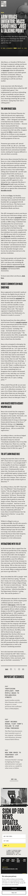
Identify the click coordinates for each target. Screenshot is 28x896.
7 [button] (26, 462)
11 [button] (8, 515)
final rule (7, 236)
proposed (18, 217)
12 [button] (18, 571)
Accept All (14, 888)
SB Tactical (4, 184)
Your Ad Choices (13, 860)
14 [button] (21, 659)
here (10, 195)
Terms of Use (24, 860)
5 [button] (24, 421)
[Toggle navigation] (26, 4)
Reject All (14, 892)
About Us (3, 860)
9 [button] (6, 490)
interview (6, 70)
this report (11, 605)
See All (14, 779)
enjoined (19, 298)
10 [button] (22, 509)
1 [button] (21, 314)
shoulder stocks (6, 190)
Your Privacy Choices (18, 860)
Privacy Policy (8, 860)
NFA (10, 132)
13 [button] (19, 592)
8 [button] (8, 481)
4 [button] (26, 397)
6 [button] (23, 447)
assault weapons (21, 322)
